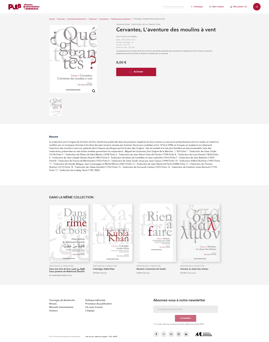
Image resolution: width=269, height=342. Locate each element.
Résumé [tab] (53, 136)
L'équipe (89, 311)
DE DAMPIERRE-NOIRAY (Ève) (60, 275)
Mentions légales (101, 336)
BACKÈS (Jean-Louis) (188, 273)
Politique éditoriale (95, 300)
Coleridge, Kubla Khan (104, 269)
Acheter (138, 72)
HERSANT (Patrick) (100, 273)
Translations (123, 24)
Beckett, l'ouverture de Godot (151, 269)
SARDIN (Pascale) (143, 273)
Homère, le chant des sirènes (194, 269)
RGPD (115, 336)
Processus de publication (98, 304)
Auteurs (53, 311)
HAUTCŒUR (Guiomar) (126, 37)
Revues (53, 304)
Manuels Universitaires (61, 307)
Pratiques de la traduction (146, 24)
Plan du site (90, 336)
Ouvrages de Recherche (62, 300)
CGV (110, 336)
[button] (257, 6)
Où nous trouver (94, 307)
